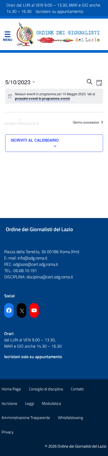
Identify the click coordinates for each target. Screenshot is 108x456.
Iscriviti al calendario (35, 140)
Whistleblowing (70, 418)
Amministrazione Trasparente (26, 418)
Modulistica (51, 403)
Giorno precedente (21, 123)
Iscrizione (9, 403)
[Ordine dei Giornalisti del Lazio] (58, 34)
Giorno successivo (86, 122)
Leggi (29, 403)
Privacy (7, 432)
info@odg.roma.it (32, 258)
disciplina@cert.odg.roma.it (49, 277)
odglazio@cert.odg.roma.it (35, 264)
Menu (7, 35)
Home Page (11, 389)
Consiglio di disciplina (46, 389)
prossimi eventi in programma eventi (42, 98)
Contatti (77, 389)
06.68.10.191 (25, 270)
